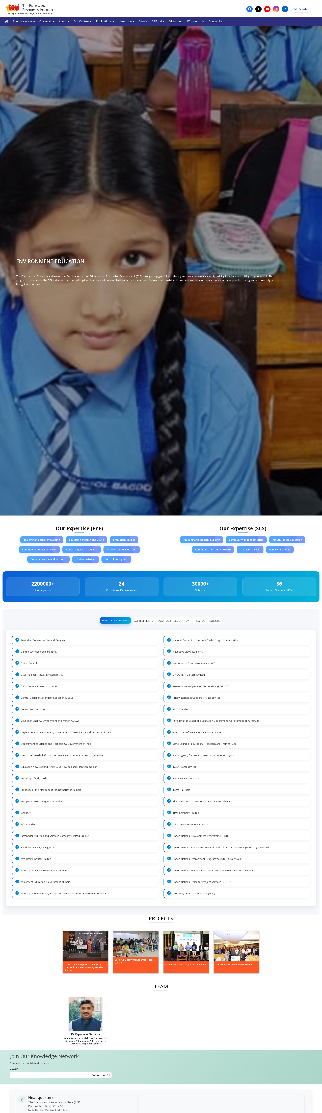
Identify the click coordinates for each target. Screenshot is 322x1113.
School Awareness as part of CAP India (185, 964)
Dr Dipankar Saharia (85, 1034)
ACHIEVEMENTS (143, 620)
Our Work (45, 21)
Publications (104, 21)
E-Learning (175, 21)
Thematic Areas (23, 21)
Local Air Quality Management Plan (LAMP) (134, 961)
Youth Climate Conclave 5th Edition (234, 964)
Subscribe (98, 1075)
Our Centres (82, 21)
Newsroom (125, 21)
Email (13, 1069)
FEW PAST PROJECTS (207, 620)
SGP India (158, 21)
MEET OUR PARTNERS (115, 620)
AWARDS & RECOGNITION (174, 620)
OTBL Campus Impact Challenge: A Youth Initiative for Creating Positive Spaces (84, 967)
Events (143, 21)
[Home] (29, 8)
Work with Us (195, 21)
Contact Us (216, 21)
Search (303, 9)
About (63, 21)
